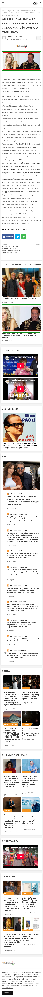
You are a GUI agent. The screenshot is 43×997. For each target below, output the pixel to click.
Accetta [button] (7, 993)
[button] (40, 3)
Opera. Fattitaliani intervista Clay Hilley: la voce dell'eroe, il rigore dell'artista (31, 695)
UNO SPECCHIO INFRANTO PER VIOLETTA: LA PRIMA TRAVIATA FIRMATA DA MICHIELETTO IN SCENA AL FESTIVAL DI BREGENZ (12, 735)
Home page (6, 11)
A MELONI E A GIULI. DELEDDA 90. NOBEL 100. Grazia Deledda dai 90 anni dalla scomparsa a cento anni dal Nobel (23, 590)
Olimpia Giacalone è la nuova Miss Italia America (19, 299)
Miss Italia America (19, 11)
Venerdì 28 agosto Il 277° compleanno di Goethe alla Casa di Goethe (23, 640)
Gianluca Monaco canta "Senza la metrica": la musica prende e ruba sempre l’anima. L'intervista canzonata (30, 782)
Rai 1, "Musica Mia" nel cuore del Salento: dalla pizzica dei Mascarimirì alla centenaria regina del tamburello (23, 501)
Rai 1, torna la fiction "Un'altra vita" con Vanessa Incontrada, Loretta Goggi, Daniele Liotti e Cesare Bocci (22, 555)
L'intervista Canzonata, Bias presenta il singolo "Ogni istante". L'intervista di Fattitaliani (30, 820)
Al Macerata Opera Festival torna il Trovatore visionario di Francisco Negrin (30, 732)
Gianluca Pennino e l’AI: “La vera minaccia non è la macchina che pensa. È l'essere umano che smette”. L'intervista (12, 904)
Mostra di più (35, 264)
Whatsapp (23, 236)
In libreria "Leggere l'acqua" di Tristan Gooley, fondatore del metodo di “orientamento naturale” (30, 903)
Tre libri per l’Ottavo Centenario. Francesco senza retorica (30, 937)
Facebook (9, 237)
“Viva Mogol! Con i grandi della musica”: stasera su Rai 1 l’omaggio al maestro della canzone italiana (23, 655)
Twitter (17, 236)
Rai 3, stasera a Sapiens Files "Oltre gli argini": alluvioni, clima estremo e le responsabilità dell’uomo (22, 625)
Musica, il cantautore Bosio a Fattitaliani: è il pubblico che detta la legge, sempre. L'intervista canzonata (11, 821)
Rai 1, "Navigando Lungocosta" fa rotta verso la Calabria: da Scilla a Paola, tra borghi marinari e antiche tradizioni (22, 519)
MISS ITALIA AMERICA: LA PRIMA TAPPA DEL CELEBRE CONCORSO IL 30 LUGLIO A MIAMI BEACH (19, 336)
